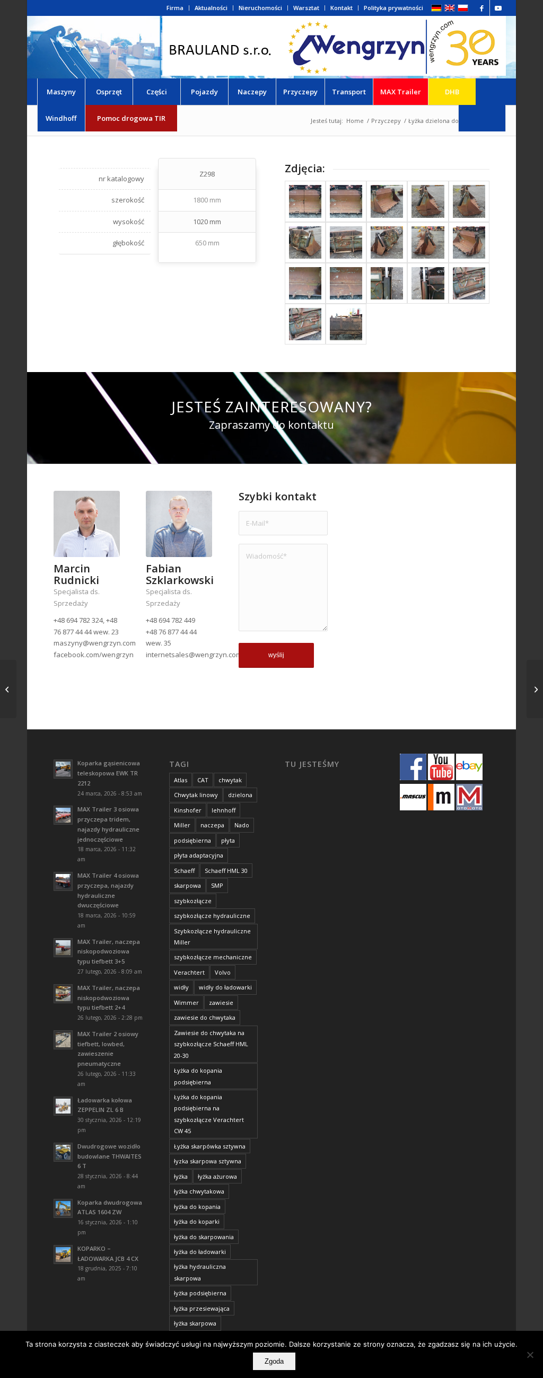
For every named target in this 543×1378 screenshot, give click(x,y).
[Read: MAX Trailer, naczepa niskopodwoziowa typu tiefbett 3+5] (63, 947)
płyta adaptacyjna (198, 855)
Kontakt (341, 8)
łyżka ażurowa (217, 1176)
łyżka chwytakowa (199, 1191)
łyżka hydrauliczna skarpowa (200, 1272)
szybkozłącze (193, 901)
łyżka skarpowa (195, 1323)
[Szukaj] (482, 118)
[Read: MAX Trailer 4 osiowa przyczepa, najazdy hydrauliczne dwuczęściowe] (63, 881)
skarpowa (187, 885)
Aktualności (211, 8)
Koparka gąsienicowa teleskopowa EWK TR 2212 (108, 773)
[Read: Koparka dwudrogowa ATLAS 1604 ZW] (63, 1208)
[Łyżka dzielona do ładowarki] (305, 201)
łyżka (181, 1176)
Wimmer (186, 1002)
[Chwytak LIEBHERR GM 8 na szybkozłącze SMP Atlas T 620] (535, 689)
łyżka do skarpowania (204, 1237)
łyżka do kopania (197, 1207)
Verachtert (189, 972)
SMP (217, 885)
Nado (241, 825)
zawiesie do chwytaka (204, 1017)
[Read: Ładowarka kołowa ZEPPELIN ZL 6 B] (63, 1106)
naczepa (212, 825)
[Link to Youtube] (498, 8)
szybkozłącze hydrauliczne (212, 916)
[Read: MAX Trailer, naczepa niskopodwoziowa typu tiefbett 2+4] (63, 993)
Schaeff (184, 870)
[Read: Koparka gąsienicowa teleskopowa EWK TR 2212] (63, 769)
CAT (202, 780)
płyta (228, 840)
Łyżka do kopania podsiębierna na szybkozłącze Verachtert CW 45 (209, 1114)
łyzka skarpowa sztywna (207, 1161)
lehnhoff (223, 810)
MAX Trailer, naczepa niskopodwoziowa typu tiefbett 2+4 (108, 998)
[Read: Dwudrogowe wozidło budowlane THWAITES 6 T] (63, 1152)
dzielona (240, 795)
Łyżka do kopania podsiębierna (198, 1075)
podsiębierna (192, 840)
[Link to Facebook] (481, 8)
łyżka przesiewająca (202, 1308)
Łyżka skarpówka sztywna (210, 1146)
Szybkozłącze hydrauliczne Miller (212, 936)
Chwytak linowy (196, 795)
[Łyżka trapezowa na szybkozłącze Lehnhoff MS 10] (8, 689)
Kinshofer (188, 810)
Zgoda (274, 1361)
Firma (175, 8)
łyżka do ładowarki (200, 1252)
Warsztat (306, 8)
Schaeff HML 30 (226, 870)
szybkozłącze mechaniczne (213, 957)
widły (181, 987)
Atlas (180, 780)
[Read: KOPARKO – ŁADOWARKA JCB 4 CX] (63, 1254)
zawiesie (221, 1002)
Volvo (223, 972)
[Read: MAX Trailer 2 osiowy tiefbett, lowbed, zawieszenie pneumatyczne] (63, 1039)
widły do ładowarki (225, 987)
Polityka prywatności (393, 8)
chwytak (230, 780)
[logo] (334, 47)
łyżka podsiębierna (200, 1293)
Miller (182, 825)
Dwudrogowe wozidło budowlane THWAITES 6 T (109, 1156)
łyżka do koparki (197, 1221)
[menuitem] (175, 8)
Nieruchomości (260, 8)
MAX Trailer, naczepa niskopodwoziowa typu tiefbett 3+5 (108, 952)
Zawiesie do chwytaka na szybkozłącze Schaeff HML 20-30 (211, 1044)
